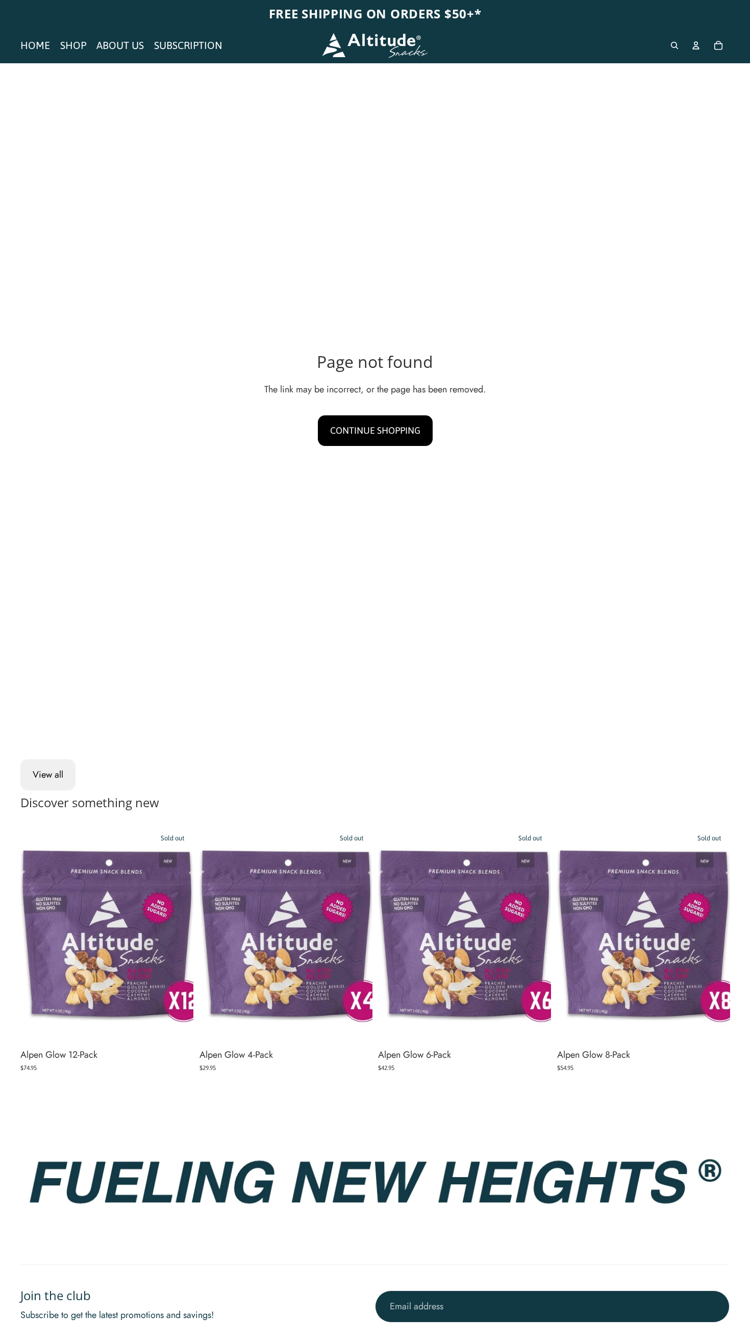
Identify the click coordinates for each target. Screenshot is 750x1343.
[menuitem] (35, 45)
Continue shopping (375, 430)
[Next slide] (178, 935)
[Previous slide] (35, 935)
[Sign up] (713, 1306)
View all (48, 774)
